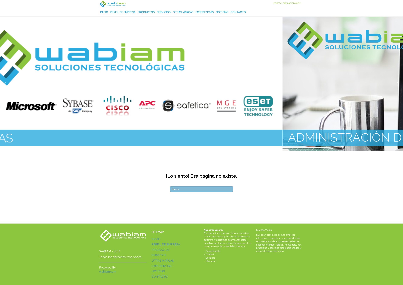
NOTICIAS (222, 12)
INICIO (104, 12)
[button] (4, 83)
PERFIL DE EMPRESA (123, 12)
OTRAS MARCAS (183, 12)
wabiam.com (107, 271)
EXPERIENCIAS (205, 12)
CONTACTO (238, 12)
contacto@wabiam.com (287, 3)
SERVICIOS (163, 12)
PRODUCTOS (146, 12)
